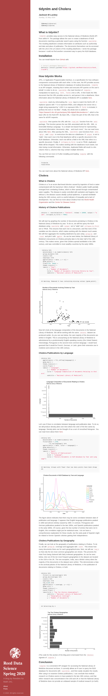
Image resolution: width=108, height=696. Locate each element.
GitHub (62, 59)
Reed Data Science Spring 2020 (14, 668)
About (5, 686)
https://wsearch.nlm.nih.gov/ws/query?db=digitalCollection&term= (63, 112)
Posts (5, 689)
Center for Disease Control (65, 202)
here (90, 98)
